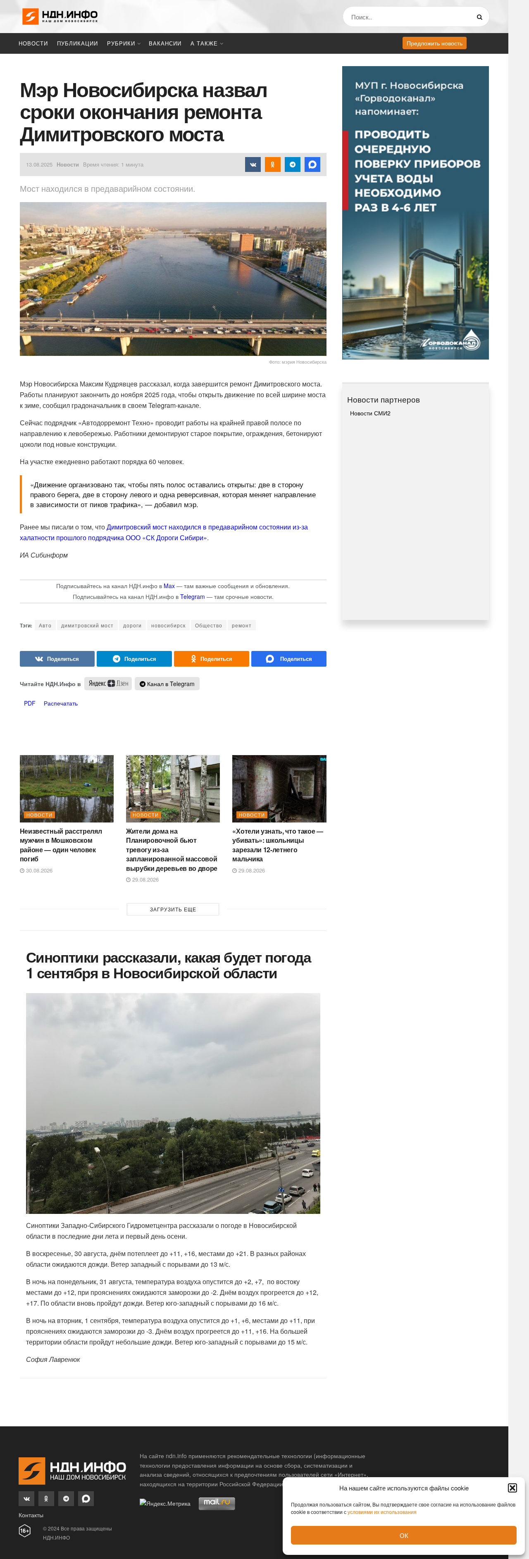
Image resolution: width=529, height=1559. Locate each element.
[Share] (57, 659)
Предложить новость (434, 43)
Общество (208, 625)
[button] (512, 1488)
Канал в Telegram (170, 683)
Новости (33, 43)
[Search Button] (481, 16)
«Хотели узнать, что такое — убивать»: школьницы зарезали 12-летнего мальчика (277, 844)
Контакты (31, 1515)
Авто (45, 625)
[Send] (288, 659)
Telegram (192, 596)
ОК (404, 1535)
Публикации (77, 43)
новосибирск (168, 625)
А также (204, 43)
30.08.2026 (38, 870)
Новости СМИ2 (370, 413)
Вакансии (165, 43)
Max (169, 586)
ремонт (242, 625)
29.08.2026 (145, 879)
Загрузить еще (173, 909)
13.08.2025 (39, 164)
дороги (132, 625)
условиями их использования (382, 1511)
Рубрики (121, 43)
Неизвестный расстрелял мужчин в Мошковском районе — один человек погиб (61, 844)
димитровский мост (87, 625)
